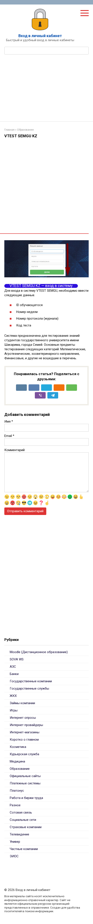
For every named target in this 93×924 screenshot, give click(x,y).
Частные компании (24, 849)
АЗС (13, 667)
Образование (20, 769)
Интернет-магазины (24, 732)
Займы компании (22, 703)
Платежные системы (25, 783)
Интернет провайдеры (26, 725)
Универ (15, 842)
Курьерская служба (24, 754)
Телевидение (19, 834)
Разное (15, 805)
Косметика (18, 747)
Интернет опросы (23, 718)
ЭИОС (14, 856)
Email (9, 436)
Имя (8, 421)
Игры (14, 710)
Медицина (17, 761)
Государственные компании (31, 681)
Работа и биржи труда (26, 798)
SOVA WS (17, 659)
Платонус (17, 791)
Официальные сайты (25, 776)
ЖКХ (13, 696)
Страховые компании (26, 827)
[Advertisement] (46, 90)
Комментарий (14, 450)
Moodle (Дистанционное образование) (39, 652)
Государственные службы (29, 688)
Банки (14, 674)
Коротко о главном (24, 739)
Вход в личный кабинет (40, 35)
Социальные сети (23, 820)
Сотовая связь (21, 812)
